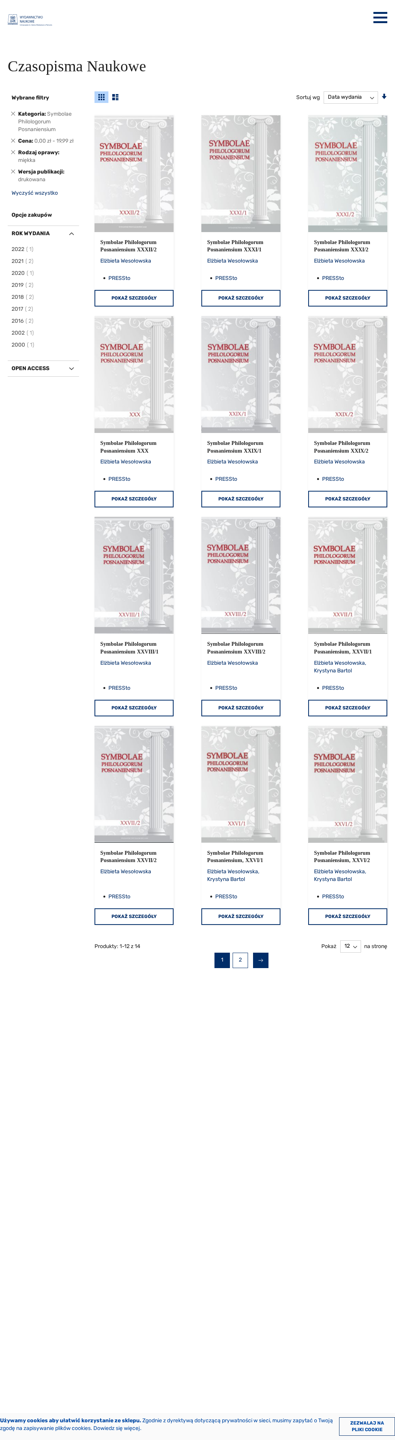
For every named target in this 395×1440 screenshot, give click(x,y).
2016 (23, 321)
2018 (23, 297)
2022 (23, 249)
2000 (23, 345)
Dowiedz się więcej (116, 1428)
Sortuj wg (308, 97)
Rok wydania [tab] (31, 233)
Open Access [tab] (30, 368)
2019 (23, 285)
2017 (23, 309)
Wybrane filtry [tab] (30, 97)
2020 (23, 273)
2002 (23, 333)
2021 (23, 261)
